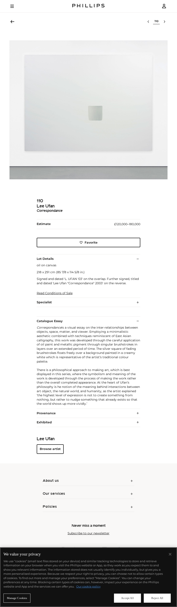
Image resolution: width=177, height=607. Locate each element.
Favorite (91, 242)
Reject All (157, 598)
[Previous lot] (148, 22)
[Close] (170, 554)
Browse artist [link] (50, 449)
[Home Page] (88, 6)
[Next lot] (164, 22)
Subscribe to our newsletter (88, 533)
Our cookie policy (88, 586)
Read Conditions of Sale (55, 293)
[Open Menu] (15, 6)
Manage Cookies (17, 598)
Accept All (127, 598)
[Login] (164, 6)
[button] (88, 110)
